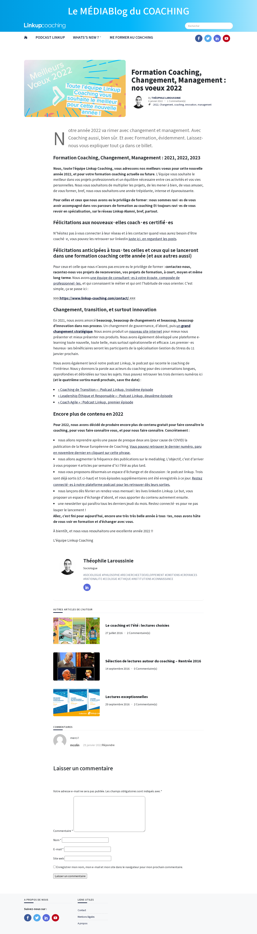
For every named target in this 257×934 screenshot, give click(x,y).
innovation (190, 104)
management (204, 104)
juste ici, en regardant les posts (152, 238)
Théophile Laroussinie (108, 560)
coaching (179, 104)
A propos (82, 923)
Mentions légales (86, 916)
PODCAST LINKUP (50, 37)
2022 (155, 104)
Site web (58, 858)
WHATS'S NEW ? (86, 37)
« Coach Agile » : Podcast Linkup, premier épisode (95, 402)
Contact (82, 910)
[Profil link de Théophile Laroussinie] (87, 587)
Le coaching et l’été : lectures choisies (137, 625)
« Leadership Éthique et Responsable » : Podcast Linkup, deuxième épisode (115, 395)
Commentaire (63, 831)
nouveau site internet (145, 331)
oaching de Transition (79, 389)
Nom (57, 840)
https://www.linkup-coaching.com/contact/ (94, 298)
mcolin (74, 745)
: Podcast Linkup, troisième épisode (125, 389)
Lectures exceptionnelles (126, 696)
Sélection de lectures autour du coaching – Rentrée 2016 (153, 661)
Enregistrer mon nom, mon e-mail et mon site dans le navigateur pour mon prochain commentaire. (119, 867)
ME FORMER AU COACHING (131, 37)
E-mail (58, 849)
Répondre (108, 745)
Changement (166, 104)
